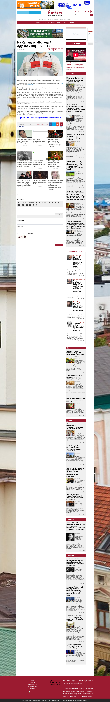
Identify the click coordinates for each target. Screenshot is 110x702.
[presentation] (19, 202)
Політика (71, 22)
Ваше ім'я (20, 220)
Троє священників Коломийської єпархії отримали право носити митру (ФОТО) (75, 496)
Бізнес (59, 22)
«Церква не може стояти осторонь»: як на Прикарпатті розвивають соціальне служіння (75, 426)
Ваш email (20, 227)
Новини (38, 22)
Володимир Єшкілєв (79, 279)
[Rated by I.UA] (32, 692)
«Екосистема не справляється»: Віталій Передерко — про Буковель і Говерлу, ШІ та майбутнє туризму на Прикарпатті (75, 109)
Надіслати (59, 245)
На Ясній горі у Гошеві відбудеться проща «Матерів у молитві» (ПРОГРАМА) (74, 448)
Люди (41, 19)
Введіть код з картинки (25, 233)
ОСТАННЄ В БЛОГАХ (75, 252)
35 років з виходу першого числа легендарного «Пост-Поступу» (78, 327)
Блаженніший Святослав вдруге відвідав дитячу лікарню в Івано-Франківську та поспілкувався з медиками (75, 472)
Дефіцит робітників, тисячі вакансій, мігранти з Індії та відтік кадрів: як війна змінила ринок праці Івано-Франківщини (75, 224)
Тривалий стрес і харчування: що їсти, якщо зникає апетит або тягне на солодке (75, 353)
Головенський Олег (78, 255)
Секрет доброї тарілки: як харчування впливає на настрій (75, 399)
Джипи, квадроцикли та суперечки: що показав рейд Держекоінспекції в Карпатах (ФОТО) (75, 79)
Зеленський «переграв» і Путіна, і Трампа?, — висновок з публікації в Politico (75, 618)
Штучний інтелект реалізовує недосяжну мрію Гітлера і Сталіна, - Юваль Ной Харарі (78, 261)
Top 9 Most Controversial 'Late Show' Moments (39, 141)
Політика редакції (32, 684)
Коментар (20, 200)
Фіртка (61, 83)
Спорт (65, 22)
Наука (49, 19)
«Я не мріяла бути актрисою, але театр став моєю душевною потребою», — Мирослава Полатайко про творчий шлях (75, 527)
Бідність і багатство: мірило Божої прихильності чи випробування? (78, 307)
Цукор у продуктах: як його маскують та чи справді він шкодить (74, 377)
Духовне (68, 19)
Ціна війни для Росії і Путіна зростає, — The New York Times (74, 646)
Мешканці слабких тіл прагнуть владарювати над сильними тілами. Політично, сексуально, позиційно (78, 286)
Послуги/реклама (32, 686)
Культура (55, 19)
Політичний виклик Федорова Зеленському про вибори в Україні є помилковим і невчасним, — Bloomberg (75, 562)
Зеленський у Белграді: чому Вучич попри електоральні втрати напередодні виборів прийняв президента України (74, 591)
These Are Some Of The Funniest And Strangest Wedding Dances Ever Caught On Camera (54, 143)
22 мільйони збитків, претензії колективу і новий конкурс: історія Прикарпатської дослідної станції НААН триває (74, 165)
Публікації (46, 22)
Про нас (32, 680)
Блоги (53, 22)
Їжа (45, 19)
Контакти (32, 682)
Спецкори (32, 688)
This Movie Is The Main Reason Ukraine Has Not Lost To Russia (40, 182)
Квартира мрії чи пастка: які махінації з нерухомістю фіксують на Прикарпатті (75, 137)
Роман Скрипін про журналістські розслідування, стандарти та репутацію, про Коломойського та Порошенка (75, 65)
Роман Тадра (77, 302)
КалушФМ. (30, 85)
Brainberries (25, 145)
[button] (19, 202)
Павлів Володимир (78, 322)
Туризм (62, 19)
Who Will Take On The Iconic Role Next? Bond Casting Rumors (24, 141)
